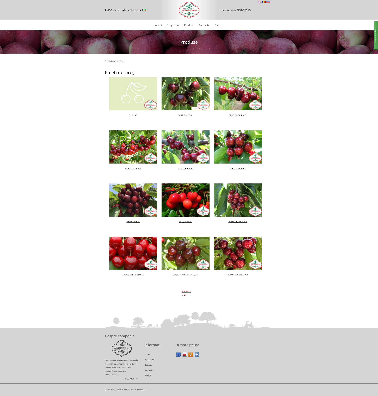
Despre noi (173, 25)
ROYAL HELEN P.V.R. (133, 274)
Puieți (122, 61)
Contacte (204, 25)
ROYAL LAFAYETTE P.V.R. (185, 274)
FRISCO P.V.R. (238, 168)
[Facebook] (178, 354)
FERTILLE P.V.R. (133, 168)
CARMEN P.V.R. (185, 115)
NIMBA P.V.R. (133, 221)
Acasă (158, 25)
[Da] (190, 354)
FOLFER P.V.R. (185, 168)
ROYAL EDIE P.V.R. (237, 221)
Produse (189, 25)
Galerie (219, 25)
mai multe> (132, 378)
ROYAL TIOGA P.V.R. (237, 274)
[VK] (196, 354)
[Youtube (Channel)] (184, 354)
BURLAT (133, 115)
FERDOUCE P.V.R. (238, 115)
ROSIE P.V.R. (185, 221)
